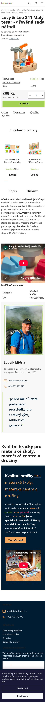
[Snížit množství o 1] (30, 95)
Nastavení (22, 688)
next (44, 149)
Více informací (15, 540)
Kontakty (7, 638)
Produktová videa (11, 634)
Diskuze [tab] (32, 191)
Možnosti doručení (11, 82)
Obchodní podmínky (12, 630)
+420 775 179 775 (16, 386)
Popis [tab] (13, 191)
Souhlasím (22, 696)
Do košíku (24, 103)
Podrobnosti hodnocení (12, 35)
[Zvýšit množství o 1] (42, 95)
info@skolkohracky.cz (18, 380)
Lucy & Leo (14, 38)
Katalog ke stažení (11, 642)
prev (3, 149)
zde (3, 681)
